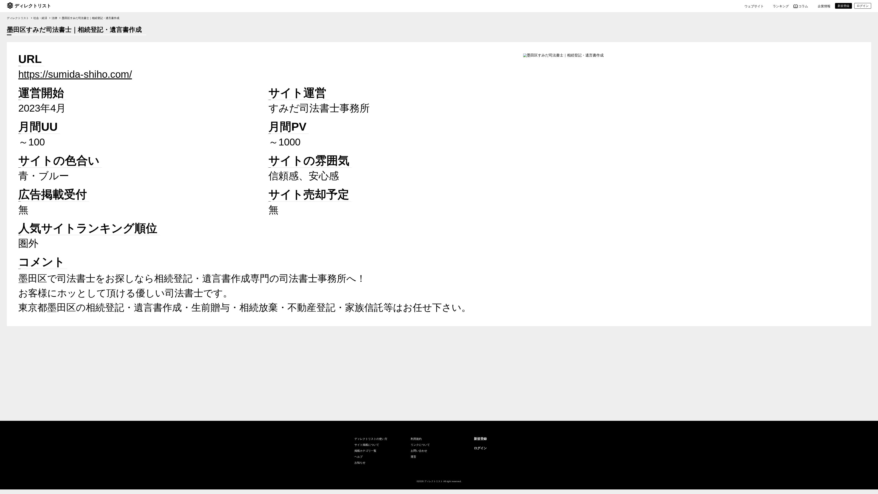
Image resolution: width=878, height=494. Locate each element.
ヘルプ (358, 456)
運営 (413, 456)
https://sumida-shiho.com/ (75, 74)
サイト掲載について (366, 444)
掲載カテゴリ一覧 (365, 450)
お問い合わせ (419, 450)
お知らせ (359, 462)
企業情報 (824, 6)
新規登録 (480, 438)
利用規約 (416, 439)
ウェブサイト (754, 6)
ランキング (781, 6)
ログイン (480, 448)
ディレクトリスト (33, 5)
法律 (54, 18)
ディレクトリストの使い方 (370, 439)
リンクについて (420, 444)
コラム (803, 6)
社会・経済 (40, 18)
